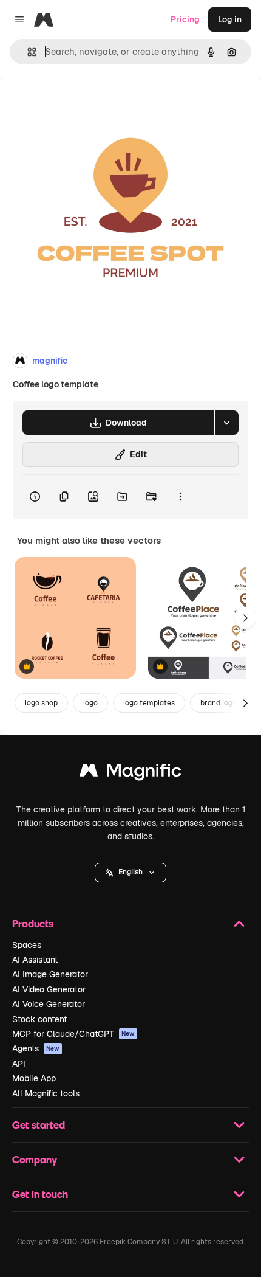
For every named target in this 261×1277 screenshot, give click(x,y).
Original (78, 104)
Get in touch (40, 1194)
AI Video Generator (49, 989)
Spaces (26, 945)
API (18, 1063)
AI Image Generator (50, 974)
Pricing (185, 19)
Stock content (39, 1019)
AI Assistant (35, 959)
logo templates (149, 703)
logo (90, 703)
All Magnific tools (46, 1093)
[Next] (245, 618)
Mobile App (34, 1078)
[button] (130, 872)
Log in (230, 19)
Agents (35, 1048)
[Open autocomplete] (27, 52)
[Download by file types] (226, 422)
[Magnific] (130, 773)
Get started (38, 1124)
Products (32, 923)
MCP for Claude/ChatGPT (73, 1033)
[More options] (180, 497)
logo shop (41, 703)
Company (34, 1159)
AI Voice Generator (48, 1003)
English (130, 872)
